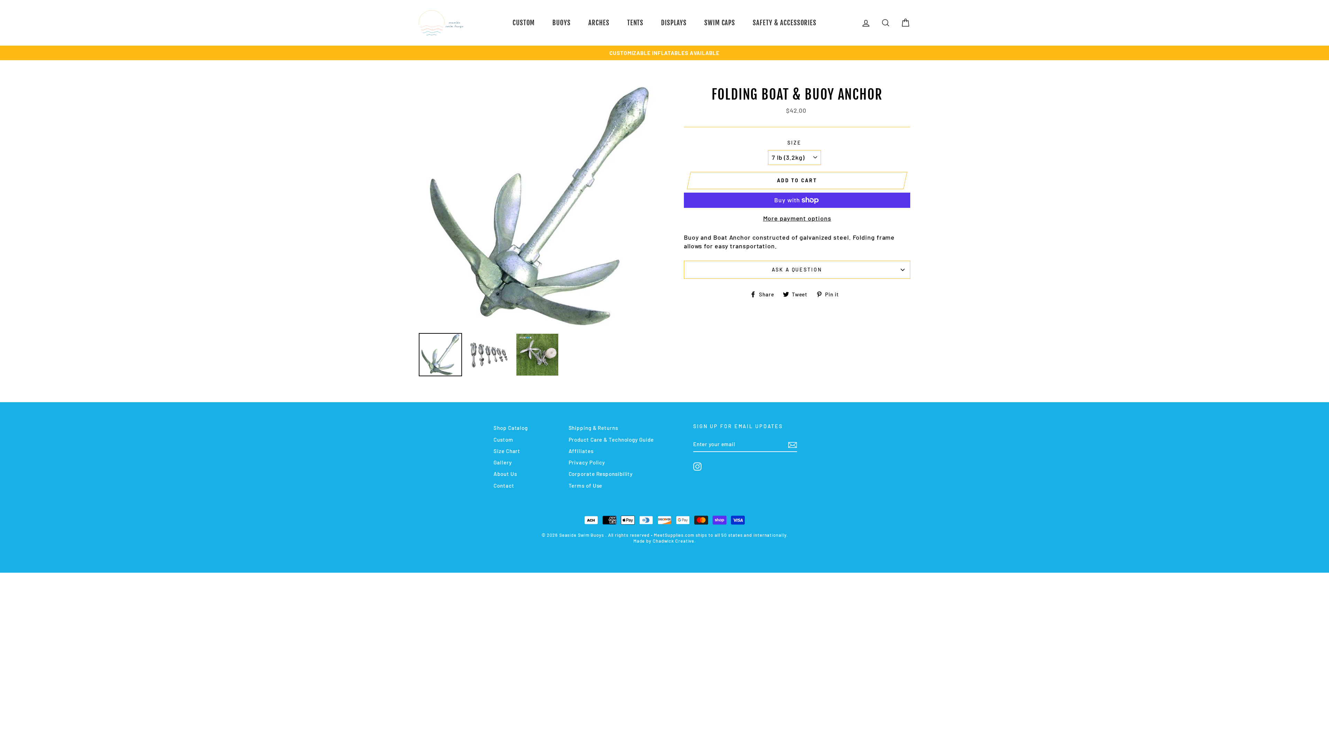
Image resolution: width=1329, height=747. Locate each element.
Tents (635, 23)
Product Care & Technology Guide (611, 439)
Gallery (503, 462)
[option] (664, 53)
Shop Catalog (511, 428)
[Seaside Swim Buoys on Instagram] (697, 466)
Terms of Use (586, 485)
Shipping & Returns (593, 428)
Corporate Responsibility (601, 474)
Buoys (561, 23)
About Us (505, 474)
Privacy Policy (587, 462)
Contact (504, 485)
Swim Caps (719, 23)
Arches (598, 23)
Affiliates (581, 451)
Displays (674, 23)
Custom (524, 23)
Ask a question (797, 270)
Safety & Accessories (784, 23)
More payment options (797, 218)
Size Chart (507, 451)
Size (794, 143)
